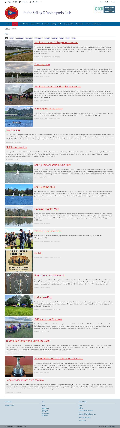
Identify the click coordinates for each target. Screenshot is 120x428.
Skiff (59, 24)
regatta (47, 38)
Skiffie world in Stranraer (48, 319)
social (73, 38)
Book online (35, 24)
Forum (88, 24)
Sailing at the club (44, 187)
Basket (107, 2)
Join (101, 2)
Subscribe (35, 2)
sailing (61, 38)
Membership (24, 24)
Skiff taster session (16, 147)
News (15, 24)
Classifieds (79, 24)
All (6, 38)
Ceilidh (38, 253)
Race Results (68, 24)
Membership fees (9, 405)
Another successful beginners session (56, 42)
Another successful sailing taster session (57, 86)
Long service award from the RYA (25, 380)
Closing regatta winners (48, 231)
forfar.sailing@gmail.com (89, 414)
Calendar (45, 24)
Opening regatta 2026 (46, 209)
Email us (24, 2)
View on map (82, 420)
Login (113, 2)
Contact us (96, 24)
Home (8, 24)
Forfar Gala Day (43, 297)
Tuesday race (42, 64)
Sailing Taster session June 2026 (52, 165)
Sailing (53, 24)
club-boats (19, 38)
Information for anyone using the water (28, 340)
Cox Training (13, 130)
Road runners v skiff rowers (49, 275)
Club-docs (29, 38)
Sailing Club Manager (109, 426)
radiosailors (38, 38)
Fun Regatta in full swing (48, 108)
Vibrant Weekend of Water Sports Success (58, 358)
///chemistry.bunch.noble (86, 410)
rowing (54, 38)
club (11, 38)
